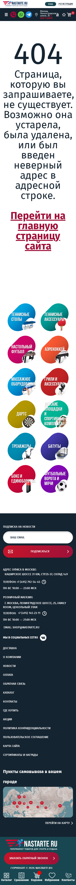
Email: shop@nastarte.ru (21, 627)
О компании (12, 657)
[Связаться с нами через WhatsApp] (21, 14)
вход (50, 4)
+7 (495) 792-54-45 (28, 582)
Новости (9, 666)
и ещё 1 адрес (46, 16)
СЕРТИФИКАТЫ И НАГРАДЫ (20, 755)
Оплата (8, 675)
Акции (7, 719)
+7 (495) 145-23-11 (29, 613)
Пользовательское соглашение (25, 737)
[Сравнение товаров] (57, 15)
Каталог (8, 692)
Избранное (52, 880)
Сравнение (21, 880)
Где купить (10, 710)
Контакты (10, 701)
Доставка (10, 648)
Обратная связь (14, 683)
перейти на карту (57, 823)
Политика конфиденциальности (26, 728)
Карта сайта (11, 746)
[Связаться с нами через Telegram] (29, 14)
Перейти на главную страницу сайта (38, 231)
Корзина (36, 880)
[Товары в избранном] (64, 15)
